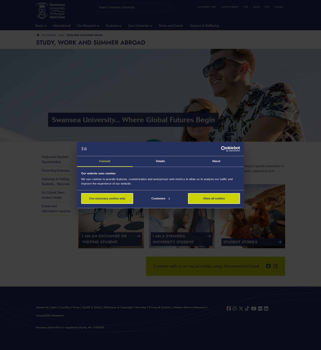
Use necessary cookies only (107, 198)
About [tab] (216, 161)
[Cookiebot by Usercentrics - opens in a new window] (223, 149)
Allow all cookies (214, 198)
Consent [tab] (104, 161)
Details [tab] (160, 161)
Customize (158, 198)
